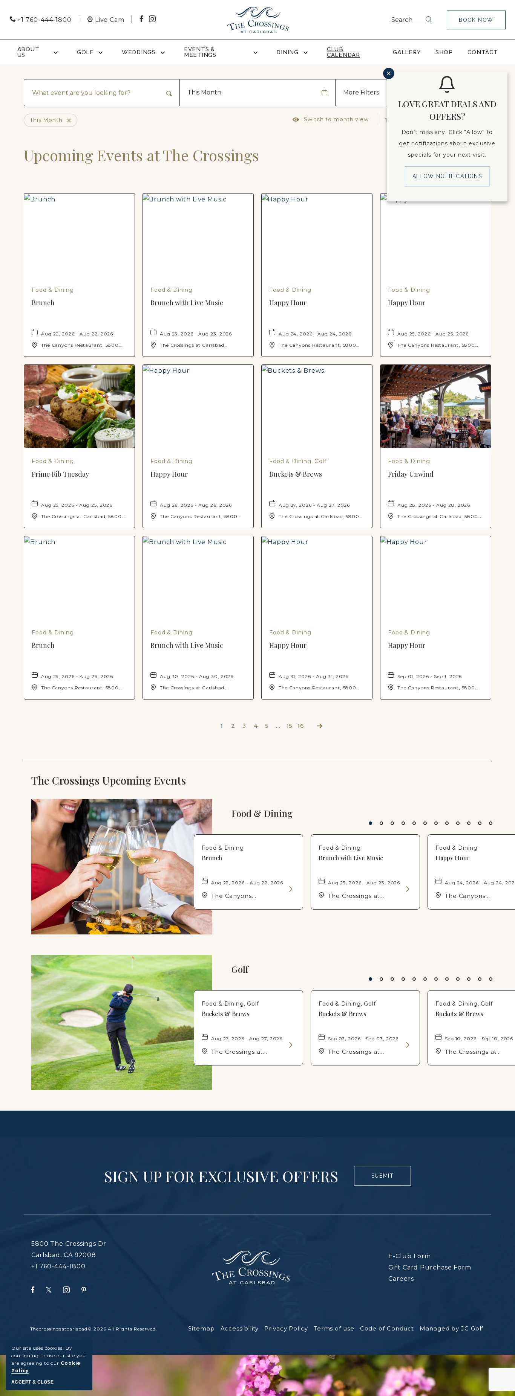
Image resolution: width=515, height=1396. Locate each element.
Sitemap (201, 1328)
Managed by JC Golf (451, 1328)
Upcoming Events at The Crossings (141, 155)
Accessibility (240, 1328)
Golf (239, 969)
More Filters (361, 92)
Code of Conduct (387, 1328)
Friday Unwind (411, 474)
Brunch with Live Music (186, 302)
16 (300, 725)
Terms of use (334, 1328)
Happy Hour (288, 302)
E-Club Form (409, 1256)
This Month (204, 92)
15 (290, 725)
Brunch (43, 302)
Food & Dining (262, 813)
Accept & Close (32, 1382)
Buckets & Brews (295, 474)
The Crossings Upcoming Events (124, 780)
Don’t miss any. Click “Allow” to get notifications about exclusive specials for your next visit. (447, 143)
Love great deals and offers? (447, 110)
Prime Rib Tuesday (60, 474)
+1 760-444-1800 (58, 1266)
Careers (401, 1278)
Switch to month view (331, 119)
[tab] (370, 823)
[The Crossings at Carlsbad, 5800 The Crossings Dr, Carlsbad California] (258, 20)
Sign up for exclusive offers (221, 1176)
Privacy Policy (286, 1328)
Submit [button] (385, 1179)
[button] (476, 20)
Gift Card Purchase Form (429, 1267)
